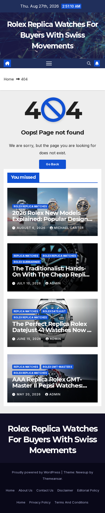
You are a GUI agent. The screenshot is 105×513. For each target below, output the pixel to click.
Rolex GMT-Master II (57, 366)
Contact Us (44, 490)
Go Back (52, 164)
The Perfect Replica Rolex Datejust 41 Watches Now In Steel (52, 330)
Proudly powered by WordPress (36, 472)
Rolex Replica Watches (30, 206)
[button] (89, 63)
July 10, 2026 (29, 283)
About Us (25, 490)
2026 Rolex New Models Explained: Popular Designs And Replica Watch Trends (51, 219)
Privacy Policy (40, 502)
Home (9, 79)
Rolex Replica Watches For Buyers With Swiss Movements (52, 35)
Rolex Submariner (27, 261)
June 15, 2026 (29, 339)
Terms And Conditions (71, 502)
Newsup (82, 472)
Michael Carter (69, 228)
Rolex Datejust (54, 311)
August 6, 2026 (31, 228)
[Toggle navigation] (49, 63)
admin (55, 283)
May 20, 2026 (29, 394)
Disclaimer (65, 490)
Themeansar (52, 478)
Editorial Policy (88, 490)
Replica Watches (26, 255)
